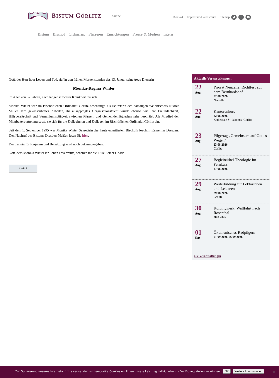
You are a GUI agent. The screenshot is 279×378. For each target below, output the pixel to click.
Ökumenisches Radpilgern (234, 232)
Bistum (43, 34)
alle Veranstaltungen (207, 256)
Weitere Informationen (248, 371)
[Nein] (273, 372)
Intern (168, 34)
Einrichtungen (118, 34)
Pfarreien (95, 34)
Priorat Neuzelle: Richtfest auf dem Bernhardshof (238, 89)
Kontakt (178, 17)
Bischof (59, 34)
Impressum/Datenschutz (201, 17)
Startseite (31, 34)
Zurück (23, 168)
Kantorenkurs (224, 111)
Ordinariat (77, 34)
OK (227, 371)
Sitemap (225, 17)
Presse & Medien (146, 34)
